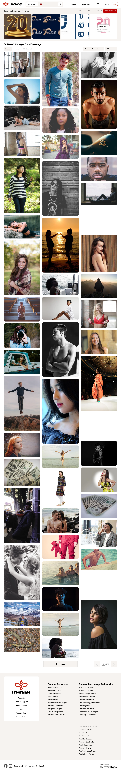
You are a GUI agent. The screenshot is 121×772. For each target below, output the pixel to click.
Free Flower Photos (86, 730)
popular (8, 49)
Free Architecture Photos (88, 727)
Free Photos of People (87, 696)
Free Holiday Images (86, 745)
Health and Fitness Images (88, 712)
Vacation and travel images (57, 703)
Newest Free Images (86, 687)
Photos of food (53, 700)
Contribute (86, 4)
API (21, 709)
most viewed (27, 49)
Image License (21, 705)
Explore (73, 4)
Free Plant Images (85, 739)
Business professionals (56, 715)
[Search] (60, 4)
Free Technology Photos (87, 751)
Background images (55, 709)
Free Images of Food (86, 706)
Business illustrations (55, 706)
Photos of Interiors (85, 748)
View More (102, 26)
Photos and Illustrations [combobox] (92, 49)
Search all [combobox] (31, 4)
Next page (60, 664)
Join (114, 4)
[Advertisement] (99, 220)
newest (17, 49)
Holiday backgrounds (55, 712)
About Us (21, 698)
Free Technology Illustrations (89, 703)
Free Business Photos (87, 700)
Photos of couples (54, 690)
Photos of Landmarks (86, 742)
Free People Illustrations (87, 715)
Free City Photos (85, 733)
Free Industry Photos (86, 754)
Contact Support (21, 702)
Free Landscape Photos (87, 693)
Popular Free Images (86, 690)
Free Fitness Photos (86, 736)
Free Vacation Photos (86, 709)
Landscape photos (54, 693)
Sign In (107, 4)
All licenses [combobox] (110, 49)
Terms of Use (21, 713)
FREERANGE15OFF (110, 11)
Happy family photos (55, 687)
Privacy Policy (21, 717)
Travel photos (53, 696)
